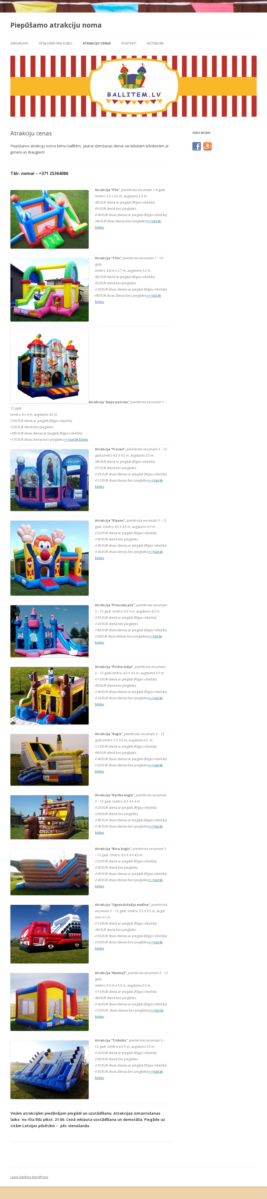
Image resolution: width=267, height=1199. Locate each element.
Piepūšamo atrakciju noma (56, 25)
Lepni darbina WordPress (29, 1177)
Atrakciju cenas (97, 43)
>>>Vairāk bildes (76, 439)
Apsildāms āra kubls (55, 43)
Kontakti (128, 43)
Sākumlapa (19, 43)
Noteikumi (155, 43)
